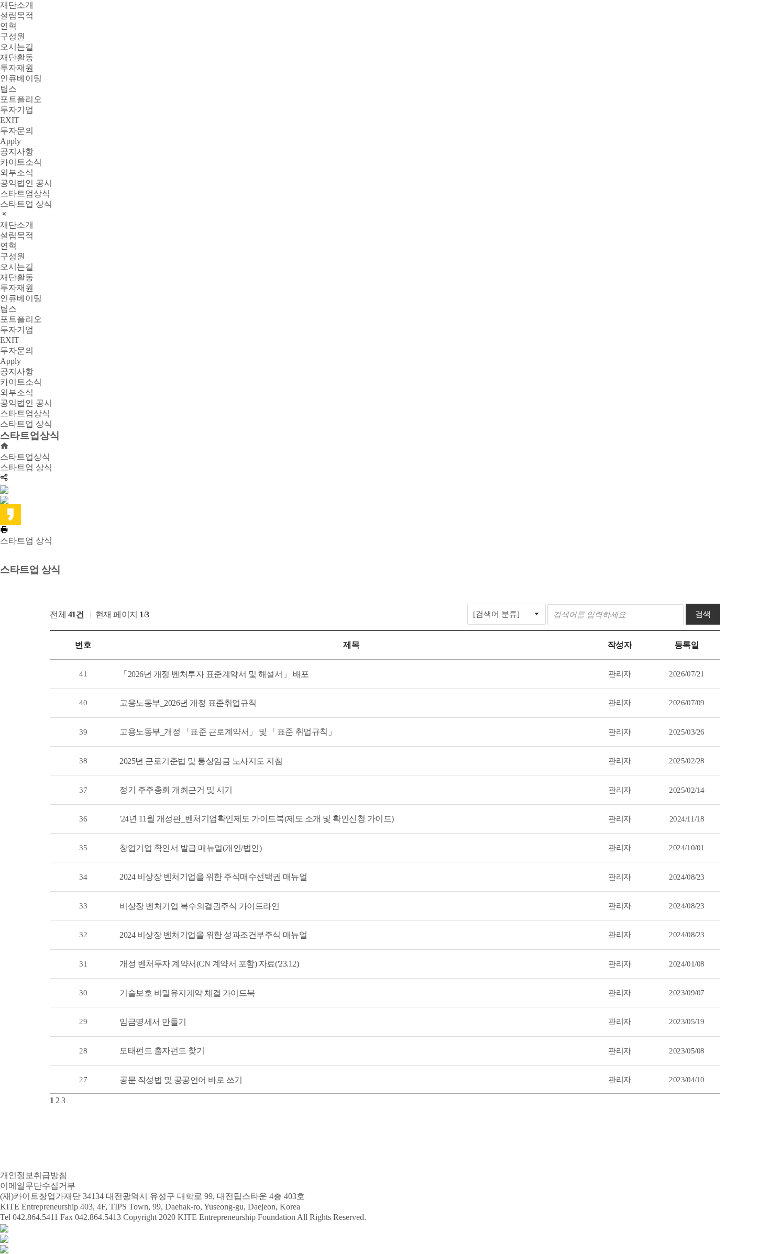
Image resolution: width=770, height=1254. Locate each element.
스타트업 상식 (26, 467)
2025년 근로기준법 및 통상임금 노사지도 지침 (201, 761)
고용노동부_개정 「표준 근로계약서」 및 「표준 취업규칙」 (227, 731)
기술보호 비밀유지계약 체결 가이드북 (187, 993)
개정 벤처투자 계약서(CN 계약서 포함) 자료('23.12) (209, 963)
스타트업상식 (25, 456)
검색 (703, 614)
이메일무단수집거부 (37, 1185)
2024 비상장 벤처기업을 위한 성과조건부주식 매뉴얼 (213, 934)
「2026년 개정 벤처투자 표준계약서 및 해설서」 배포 (214, 674)
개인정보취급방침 (33, 1175)
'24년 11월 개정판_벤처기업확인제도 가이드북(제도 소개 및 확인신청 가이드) (256, 818)
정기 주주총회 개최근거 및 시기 (176, 789)
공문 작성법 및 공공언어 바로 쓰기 (181, 1079)
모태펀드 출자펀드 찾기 (161, 1050)
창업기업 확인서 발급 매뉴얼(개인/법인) (190, 848)
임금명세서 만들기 (152, 1021)
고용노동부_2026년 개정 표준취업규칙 (188, 702)
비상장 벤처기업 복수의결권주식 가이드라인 (199, 906)
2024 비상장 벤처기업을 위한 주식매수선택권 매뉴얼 (213, 876)
